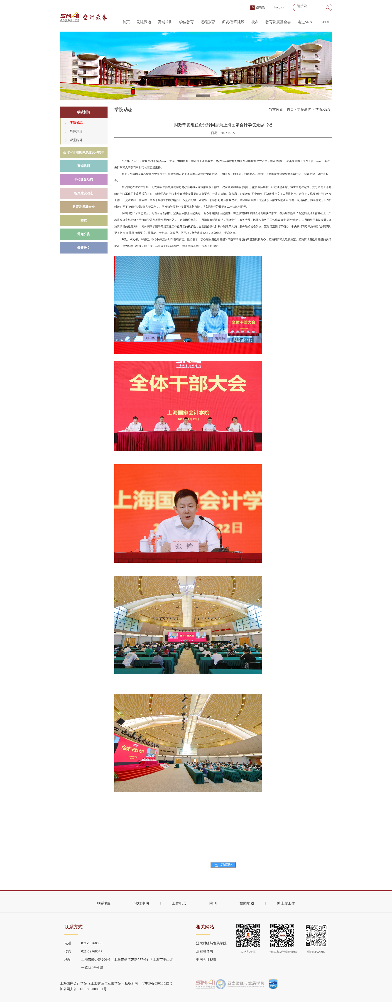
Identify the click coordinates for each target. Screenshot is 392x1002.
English (279, 7)
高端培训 (165, 22)
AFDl (324, 22)
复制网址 (226, 864)
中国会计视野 (206, 959)
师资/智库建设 (233, 22)
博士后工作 (286, 903)
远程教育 (208, 22)
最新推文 (83, 247)
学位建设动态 (83, 179)
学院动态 (76, 122)
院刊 (213, 903)
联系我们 (104, 903)
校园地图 (247, 903)
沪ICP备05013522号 (157, 983)
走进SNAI (306, 22)
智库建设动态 (83, 193)
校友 (255, 22)
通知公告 (83, 234)
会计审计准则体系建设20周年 (83, 152)
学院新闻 (83, 112)
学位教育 (186, 22)
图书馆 (260, 7)
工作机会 (179, 903)
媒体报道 (76, 131)
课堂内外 (76, 140)
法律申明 (142, 903)
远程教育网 (204, 951)
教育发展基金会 (278, 22)
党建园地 (144, 22)
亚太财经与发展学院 (211, 943)
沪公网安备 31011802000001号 (83, 989)
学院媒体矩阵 (316, 952)
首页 (126, 22)
